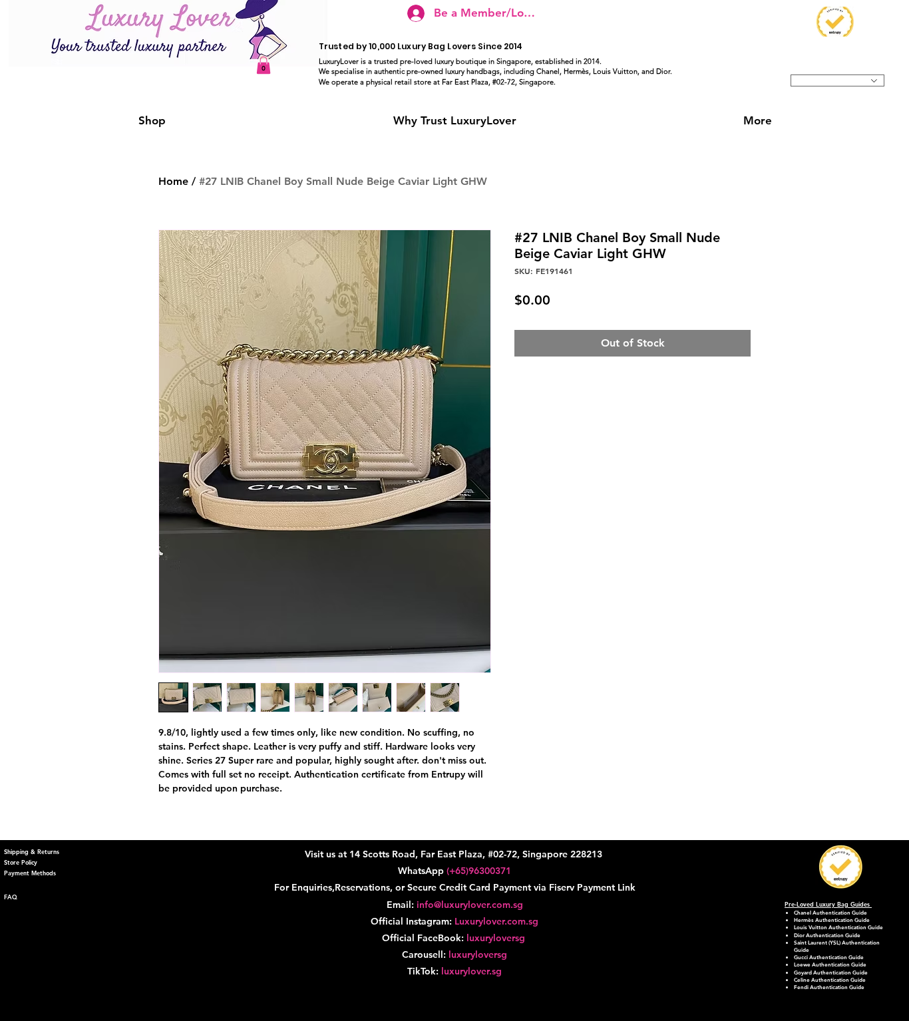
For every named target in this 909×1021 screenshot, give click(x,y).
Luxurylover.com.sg (496, 921)
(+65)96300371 (479, 871)
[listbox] (837, 80)
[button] (263, 65)
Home (173, 181)
